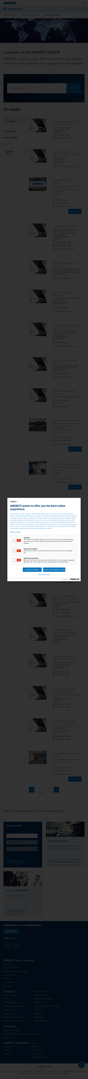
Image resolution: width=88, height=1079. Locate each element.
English (13, 501)
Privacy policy (15, 532)
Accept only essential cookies (54, 570)
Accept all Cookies (32, 570)
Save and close (44, 574)
